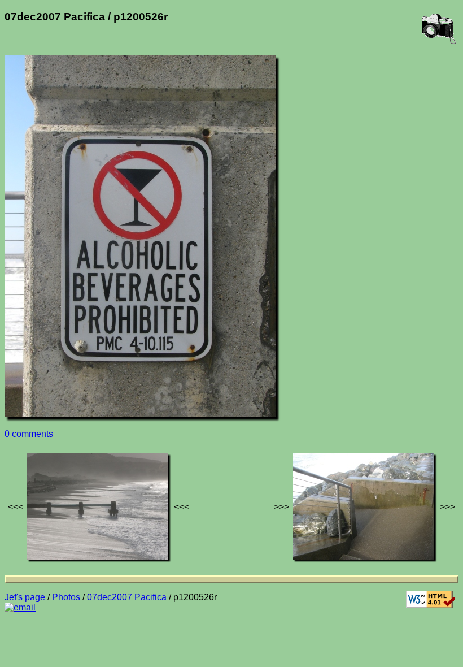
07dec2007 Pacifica (127, 597)
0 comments (29, 434)
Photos (66, 597)
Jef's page (25, 597)
